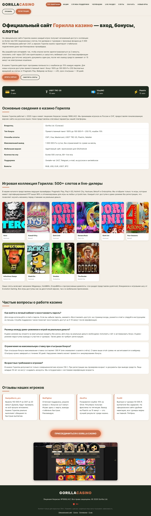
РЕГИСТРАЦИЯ (23, 11)
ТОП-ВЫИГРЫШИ (53, 4)
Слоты (75, 512)
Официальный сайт (65, 512)
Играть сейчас (11, 77)
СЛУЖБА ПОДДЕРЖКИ (80, 4)
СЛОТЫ (121, 4)
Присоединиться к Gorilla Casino (75, 433)
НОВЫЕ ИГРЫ (143, 4)
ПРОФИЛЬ (8, 11)
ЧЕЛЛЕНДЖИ (97, 4)
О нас (91, 512)
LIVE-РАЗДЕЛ (110, 4)
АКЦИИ (66, 4)
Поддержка (83, 512)
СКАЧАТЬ (131, 4)
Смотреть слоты (30, 77)
